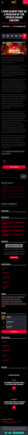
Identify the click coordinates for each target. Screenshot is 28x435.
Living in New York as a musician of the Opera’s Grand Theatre (12, 231)
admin (11, 26)
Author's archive (14, 167)
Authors (9, 151)
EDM (23, 151)
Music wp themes (6, 153)
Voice (3, 306)
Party (20, 301)
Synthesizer (17, 303)
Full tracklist (14, 331)
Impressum (5, 421)
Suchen (2, 173)
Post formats (5, 303)
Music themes (5, 301)
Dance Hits (5, 267)
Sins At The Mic (5, 277)
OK (6, 432)
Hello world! (5, 185)
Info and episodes (14, 257)
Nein (10, 432)
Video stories (14, 9)
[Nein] (26, 430)
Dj (20, 151)
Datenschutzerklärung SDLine (10, 422)
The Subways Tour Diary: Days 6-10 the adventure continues (13, 223)
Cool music (15, 151)
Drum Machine (20, 297)
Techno (23, 303)
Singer (11, 303)
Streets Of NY (5, 282)
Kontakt (20, 421)
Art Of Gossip (5, 286)
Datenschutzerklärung (18, 432)
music (11, 299)
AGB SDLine (13, 421)
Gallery (7, 299)
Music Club (17, 299)
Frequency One (5, 272)
